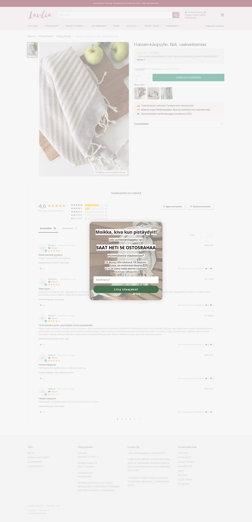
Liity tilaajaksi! (126, 289)
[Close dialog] (159, 225)
